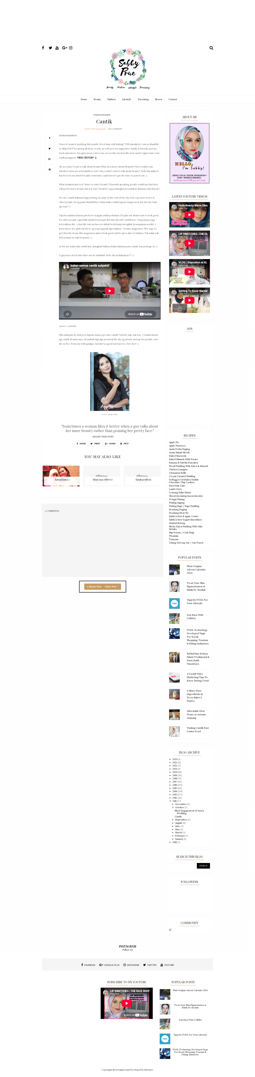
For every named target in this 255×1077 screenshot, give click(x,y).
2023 (175, 762)
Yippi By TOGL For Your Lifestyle (190, 1034)
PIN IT (126, 444)
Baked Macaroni (177, 455)
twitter (151, 965)
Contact (173, 99)
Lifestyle (126, 99)
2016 (175, 785)
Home (84, 99)
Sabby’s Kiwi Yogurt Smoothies (185, 519)
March (179, 832)
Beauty (97, 99)
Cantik (178, 816)
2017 (175, 781)
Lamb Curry (175, 489)
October (180, 807)
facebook (89, 965)
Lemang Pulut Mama (180, 492)
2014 (175, 791)
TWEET (97, 444)
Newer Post (95, 586)
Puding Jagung (176, 502)
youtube (169, 965)
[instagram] (72, 48)
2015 (175, 788)
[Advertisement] (128, 25)
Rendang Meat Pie (179, 512)
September (181, 819)
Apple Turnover (177, 445)
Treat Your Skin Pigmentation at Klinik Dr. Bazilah (190, 1006)
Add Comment (115, 129)
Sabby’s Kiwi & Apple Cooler (184, 516)
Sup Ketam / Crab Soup (181, 532)
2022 (175, 765)
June (178, 826)
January (179, 839)
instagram (133, 965)
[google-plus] (65, 48)
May (177, 829)
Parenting (143, 99)
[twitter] (52, 48)
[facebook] (45, 48)
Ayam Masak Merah (179, 452)
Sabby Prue (90, 129)
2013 (175, 794)
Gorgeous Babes (101, 115)
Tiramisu (173, 536)
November (181, 804)
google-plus (111, 965)
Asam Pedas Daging (179, 449)
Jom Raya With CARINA (190, 1020)
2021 (175, 768)
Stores (158, 99)
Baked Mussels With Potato (183, 459)
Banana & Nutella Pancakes (183, 462)
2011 (175, 801)
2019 (175, 775)
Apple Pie (174, 442)
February (180, 835)
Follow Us (127, 949)
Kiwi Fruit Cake (177, 485)
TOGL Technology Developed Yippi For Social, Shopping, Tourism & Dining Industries (190, 1052)
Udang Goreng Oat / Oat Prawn (186, 542)
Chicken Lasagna (178, 469)
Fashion (111, 99)
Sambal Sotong (177, 523)
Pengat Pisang (176, 499)
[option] (62, 477)
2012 (175, 797)
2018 (175, 778)
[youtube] (58, 48)
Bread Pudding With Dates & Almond (188, 466)
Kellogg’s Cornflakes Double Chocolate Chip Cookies (184, 481)
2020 (175, 772)
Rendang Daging (178, 509)
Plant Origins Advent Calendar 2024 (190, 990)
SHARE (82, 444)
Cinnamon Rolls (177, 472)
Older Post (111, 586)
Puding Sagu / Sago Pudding (184, 506)
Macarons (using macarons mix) (186, 495)
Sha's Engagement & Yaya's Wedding (189, 812)
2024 (175, 759)
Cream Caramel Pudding (182, 476)
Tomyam (173, 539)
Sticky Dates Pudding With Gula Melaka (185, 528)
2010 (175, 842)
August (179, 822)
